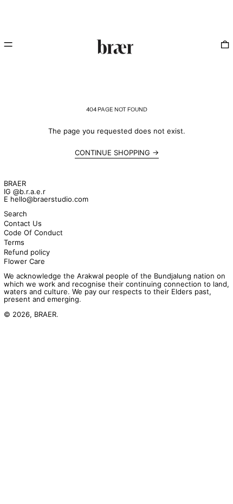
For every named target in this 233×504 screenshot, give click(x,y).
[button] (225, 45)
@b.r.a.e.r (29, 191)
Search (15, 213)
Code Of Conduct (33, 232)
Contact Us (23, 223)
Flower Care (24, 261)
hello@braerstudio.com (49, 199)
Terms (14, 242)
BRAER (15, 183)
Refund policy (27, 252)
